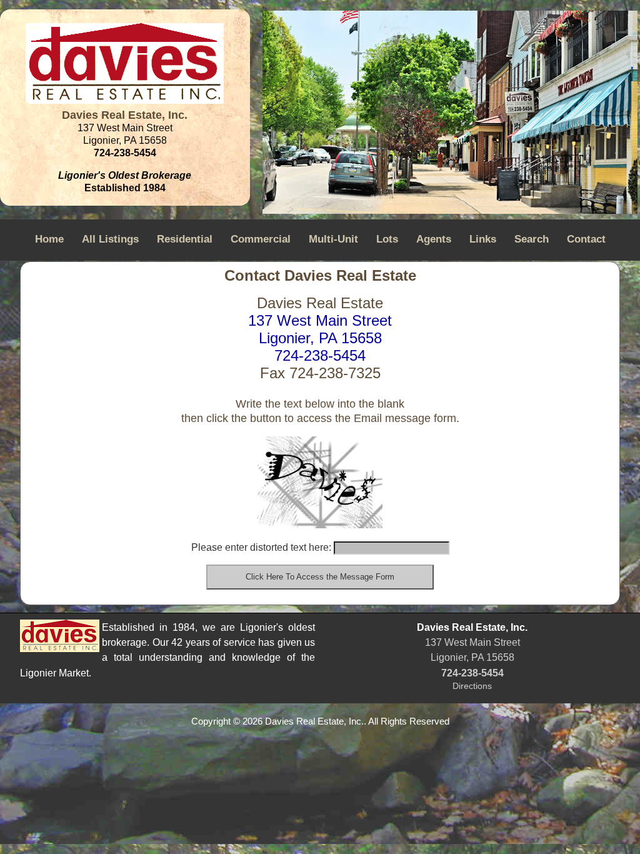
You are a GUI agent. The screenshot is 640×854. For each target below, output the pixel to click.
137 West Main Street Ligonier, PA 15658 (320, 329)
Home (49, 239)
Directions (472, 686)
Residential (184, 239)
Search (531, 239)
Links (482, 239)
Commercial (261, 239)
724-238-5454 (320, 355)
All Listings (110, 239)
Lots (387, 239)
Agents (433, 239)
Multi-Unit (333, 239)
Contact (586, 239)
